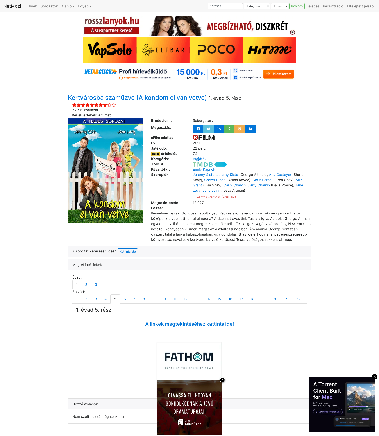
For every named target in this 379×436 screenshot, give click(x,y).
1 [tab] (77, 284)
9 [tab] (153, 299)
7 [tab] (134, 299)
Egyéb (83, 6)
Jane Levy (210, 190)
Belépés (312, 6)
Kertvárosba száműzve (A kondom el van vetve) (138, 97)
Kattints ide (128, 251)
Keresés (297, 6)
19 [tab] (264, 299)
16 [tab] (230, 299)
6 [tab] (125, 299)
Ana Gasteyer (280, 174)
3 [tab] (96, 284)
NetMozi (12, 6)
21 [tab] (287, 299)
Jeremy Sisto (204, 174)
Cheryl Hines (214, 180)
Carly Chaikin (234, 185)
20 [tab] (275, 299)
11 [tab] (174, 299)
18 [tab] (252, 299)
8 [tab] (144, 299)
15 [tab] (219, 299)
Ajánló (66, 6)
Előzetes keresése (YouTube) (215, 197)
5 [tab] (115, 299)
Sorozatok (49, 6)
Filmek (31, 6)
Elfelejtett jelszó (360, 6)
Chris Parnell (262, 180)
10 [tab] (164, 299)
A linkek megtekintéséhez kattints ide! (189, 324)
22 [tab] (298, 299)
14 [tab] (208, 299)
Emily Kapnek (204, 169)
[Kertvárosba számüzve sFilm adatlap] (204, 137)
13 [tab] (197, 299)
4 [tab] (105, 299)
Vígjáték (199, 159)
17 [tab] (241, 299)
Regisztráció (333, 6)
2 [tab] (86, 284)
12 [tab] (186, 299)
